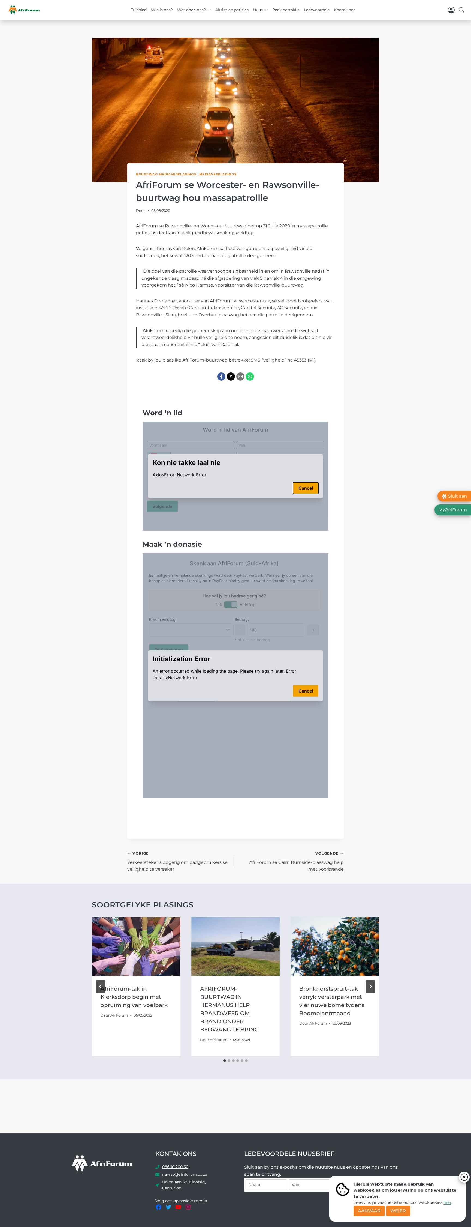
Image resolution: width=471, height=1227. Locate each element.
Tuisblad (139, 9)
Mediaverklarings (218, 174)
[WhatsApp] (250, 376)
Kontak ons (344, 9)
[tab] (224, 1060)
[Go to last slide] (100, 986)
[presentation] (136, 946)
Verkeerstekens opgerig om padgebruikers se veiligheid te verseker (177, 861)
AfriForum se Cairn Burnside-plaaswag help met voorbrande (296, 861)
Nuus (258, 9)
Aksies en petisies (232, 9)
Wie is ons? (162, 9)
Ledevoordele (317, 9)
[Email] (240, 376)
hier (447, 1202)
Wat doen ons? (191, 9)
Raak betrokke (286, 9)
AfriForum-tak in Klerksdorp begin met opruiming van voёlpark (134, 996)
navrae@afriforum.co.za (184, 1174)
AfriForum (119, 1015)
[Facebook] (221, 376)
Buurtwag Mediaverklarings (166, 174)
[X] (231, 376)
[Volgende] (370, 986)
